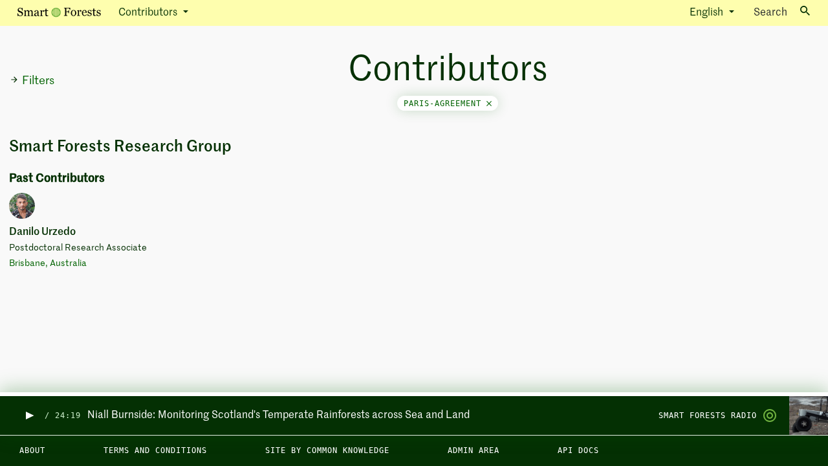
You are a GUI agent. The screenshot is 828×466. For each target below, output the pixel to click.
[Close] (489, 103)
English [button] (708, 13)
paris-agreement (445, 103)
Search (770, 13)
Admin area (473, 450)
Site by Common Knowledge (327, 450)
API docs (578, 450)
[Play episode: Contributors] (29, 416)
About (32, 450)
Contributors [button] (149, 13)
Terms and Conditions (155, 450)
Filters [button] (38, 81)
